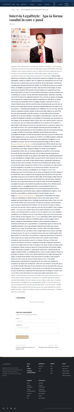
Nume (18, 318)
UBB (52, 373)
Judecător (41, 366)
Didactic (32, 4)
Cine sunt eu (54, 4)
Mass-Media (42, 393)
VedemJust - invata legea (37, 1)
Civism (39, 4)
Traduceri (29, 393)
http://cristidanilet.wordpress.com (22, 144)
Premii (40, 395)
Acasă (13, 4)
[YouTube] (11, 408)
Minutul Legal (65, 371)
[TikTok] (15, 408)
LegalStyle (54, 66)
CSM (40, 368)
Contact (60, 4)
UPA (51, 366)
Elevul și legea (65, 366)
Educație (41, 383)
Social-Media (42, 398)
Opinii (28, 395)
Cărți (28, 383)
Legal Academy (66, 373)
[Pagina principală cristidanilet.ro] (6, 4)
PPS (28, 398)
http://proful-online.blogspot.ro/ (25, 195)
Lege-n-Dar (65, 368)
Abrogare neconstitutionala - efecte (48, 347)
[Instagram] (7, 408)
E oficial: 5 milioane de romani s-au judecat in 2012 (25, 348)
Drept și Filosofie (67, 4)
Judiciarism (24, 4)
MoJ (40, 371)
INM (52, 368)
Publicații (47, 4)
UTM (52, 371)
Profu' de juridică (66, 375)
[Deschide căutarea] (72, 4)
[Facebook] (3, 408)
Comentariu (19, 325)
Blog (18, 4)
